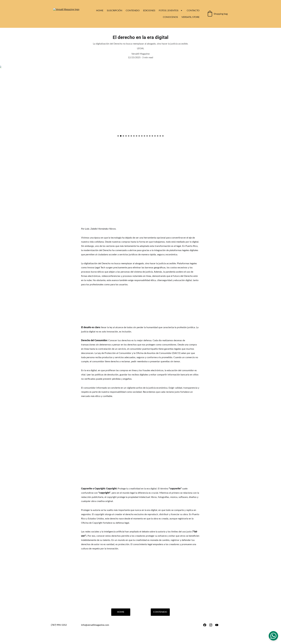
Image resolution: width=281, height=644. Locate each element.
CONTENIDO (133, 10)
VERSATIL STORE (190, 17)
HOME (99, 10)
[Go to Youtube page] (216, 625)
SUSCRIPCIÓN (114, 10)
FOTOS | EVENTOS (168, 10)
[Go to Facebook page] (204, 625)
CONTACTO (193, 10)
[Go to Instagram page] (210, 625)
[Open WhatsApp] (273, 635)
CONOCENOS (170, 17)
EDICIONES (149, 10)
